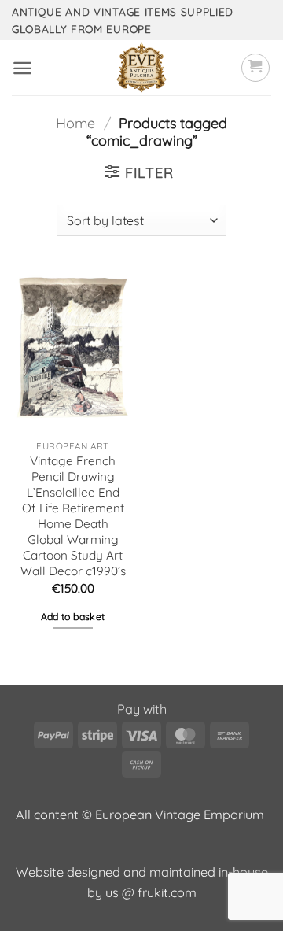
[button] (22, 68)
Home (75, 123)
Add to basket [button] (73, 617)
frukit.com (167, 892)
